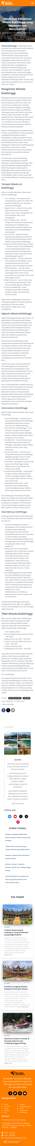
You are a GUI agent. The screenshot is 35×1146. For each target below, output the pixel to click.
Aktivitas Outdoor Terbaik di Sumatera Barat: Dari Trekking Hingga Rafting (18, 867)
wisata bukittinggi (8, 704)
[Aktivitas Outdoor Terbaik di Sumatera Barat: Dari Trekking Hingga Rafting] (17, 1022)
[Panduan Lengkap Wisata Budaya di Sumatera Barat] (17, 970)
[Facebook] (9, 816)
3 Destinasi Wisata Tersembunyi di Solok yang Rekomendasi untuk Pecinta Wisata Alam (16, 879)
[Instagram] (18, 822)
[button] (32, 3)
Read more (8, 955)
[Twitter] (15, 1093)
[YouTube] (15, 816)
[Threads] (26, 816)
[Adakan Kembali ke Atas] (31, 1142)
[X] (20, 816)
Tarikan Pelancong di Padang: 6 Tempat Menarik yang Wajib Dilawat (16, 932)
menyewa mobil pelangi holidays (17, 539)
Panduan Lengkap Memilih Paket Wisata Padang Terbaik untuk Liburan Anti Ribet (18, 837)
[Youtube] (25, 1093)
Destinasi (26, 698)
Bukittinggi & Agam (14, 698)
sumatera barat (19, 701)
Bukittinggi (5, 60)
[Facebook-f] (10, 1093)
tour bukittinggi (23, 690)
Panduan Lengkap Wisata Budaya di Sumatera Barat (16, 987)
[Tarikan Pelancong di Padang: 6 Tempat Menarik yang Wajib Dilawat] (17, 914)
